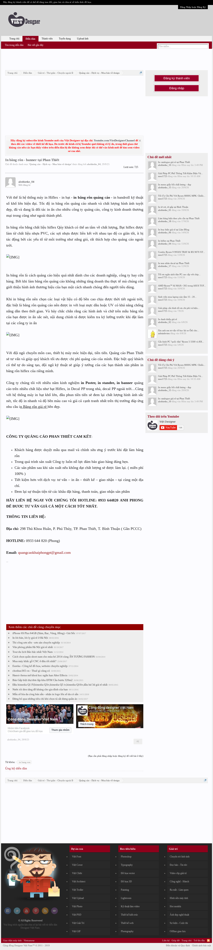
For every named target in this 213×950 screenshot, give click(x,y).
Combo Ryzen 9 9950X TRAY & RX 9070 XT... (181, 252)
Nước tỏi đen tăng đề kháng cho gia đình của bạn (40, 689)
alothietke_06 (164, 232)
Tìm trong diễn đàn (14, 45)
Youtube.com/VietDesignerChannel (114, 140)
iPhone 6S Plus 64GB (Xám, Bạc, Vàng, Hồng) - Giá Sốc (43, 633)
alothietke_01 (164, 210)
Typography (127, 864)
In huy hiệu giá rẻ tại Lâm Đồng (173, 229)
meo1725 (162, 176)
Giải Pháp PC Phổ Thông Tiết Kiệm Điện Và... (180, 173)
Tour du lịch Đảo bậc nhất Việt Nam (32, 651)
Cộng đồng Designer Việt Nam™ (26, 945)
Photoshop (126, 856)
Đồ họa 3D (126, 881)
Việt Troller (77, 889)
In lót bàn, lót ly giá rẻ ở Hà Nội (30, 637)
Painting (125, 889)
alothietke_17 (164, 266)
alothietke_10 (164, 165)
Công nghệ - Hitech (179, 881)
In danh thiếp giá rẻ (167, 319)
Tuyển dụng (65, 38)
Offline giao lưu (178, 931)
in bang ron (24, 762)
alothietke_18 (164, 221)
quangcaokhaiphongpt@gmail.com (44, 552)
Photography (127, 931)
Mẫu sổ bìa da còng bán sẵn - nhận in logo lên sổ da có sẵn (45, 694)
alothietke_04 (94, 164)
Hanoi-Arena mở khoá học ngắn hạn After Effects (39, 675)
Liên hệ (166, 940)
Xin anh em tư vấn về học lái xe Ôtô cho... (178, 330)
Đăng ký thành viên (176, 78)
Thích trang (86, 724)
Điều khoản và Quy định (178, 945)
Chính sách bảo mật (201, 945)
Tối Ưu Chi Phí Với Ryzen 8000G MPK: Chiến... (181, 195)
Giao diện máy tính (12, 940)
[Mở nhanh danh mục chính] (140, 72)
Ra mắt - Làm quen (179, 889)
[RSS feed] (45, 913)
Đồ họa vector (128, 873)
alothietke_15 (164, 187)
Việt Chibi (77, 873)
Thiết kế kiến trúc (129, 914)
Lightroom (126, 898)
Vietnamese (29, 940)
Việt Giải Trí (78, 923)
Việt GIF (76, 931)
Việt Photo (77, 906)
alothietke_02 (164, 322)
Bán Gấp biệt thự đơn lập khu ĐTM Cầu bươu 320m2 (42, 680)
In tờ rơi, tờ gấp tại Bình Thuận (173, 207)
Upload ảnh (82, 38)
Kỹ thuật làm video (130, 906)
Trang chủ (14, 38)
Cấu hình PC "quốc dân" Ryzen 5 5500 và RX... (181, 341)
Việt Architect (78, 881)
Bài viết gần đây (35, 45)
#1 (138, 741)
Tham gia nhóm (60, 730)
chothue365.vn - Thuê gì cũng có (31, 670)
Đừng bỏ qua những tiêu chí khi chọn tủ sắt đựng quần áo (44, 698)
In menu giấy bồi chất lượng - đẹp (174, 184)
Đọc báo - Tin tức (178, 864)
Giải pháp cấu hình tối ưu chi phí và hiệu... (178, 308)
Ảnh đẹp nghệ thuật (179, 914)
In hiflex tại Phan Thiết (169, 241)
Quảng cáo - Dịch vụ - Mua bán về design (50, 164)
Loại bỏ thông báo (139, 140)
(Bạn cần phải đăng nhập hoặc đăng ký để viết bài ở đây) (115, 756)
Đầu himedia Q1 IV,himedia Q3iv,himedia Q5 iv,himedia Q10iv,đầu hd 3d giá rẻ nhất (60, 684)
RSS (208, 940)
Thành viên (47, 38)
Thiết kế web (127, 923)
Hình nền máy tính (179, 898)
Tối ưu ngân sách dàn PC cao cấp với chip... (179, 274)
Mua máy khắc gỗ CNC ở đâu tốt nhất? (34, 661)
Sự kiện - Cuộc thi (179, 923)
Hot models (175, 906)
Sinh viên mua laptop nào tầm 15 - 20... (177, 297)
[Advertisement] (106, 58)
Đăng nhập (176, 88)
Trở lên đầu (199, 940)
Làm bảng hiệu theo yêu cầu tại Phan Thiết (178, 218)
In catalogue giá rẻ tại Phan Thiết (174, 162)
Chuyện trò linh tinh (179, 856)
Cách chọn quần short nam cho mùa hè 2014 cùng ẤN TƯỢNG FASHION (53, 656)
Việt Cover (77, 864)
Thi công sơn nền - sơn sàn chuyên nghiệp (36, 642)
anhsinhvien (164, 333)
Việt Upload (78, 898)
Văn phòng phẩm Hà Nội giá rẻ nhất (32, 647)
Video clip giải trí (178, 873)
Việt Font (76, 856)
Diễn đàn (30, 38)
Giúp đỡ (176, 940)
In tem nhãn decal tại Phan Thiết (173, 263)
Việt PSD (76, 914)
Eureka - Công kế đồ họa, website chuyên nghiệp (40, 666)
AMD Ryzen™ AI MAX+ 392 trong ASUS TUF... (182, 285)
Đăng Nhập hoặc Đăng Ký (193, 7)
